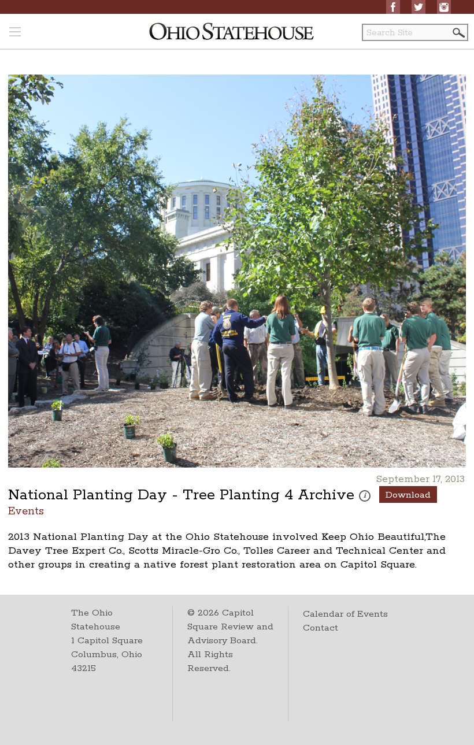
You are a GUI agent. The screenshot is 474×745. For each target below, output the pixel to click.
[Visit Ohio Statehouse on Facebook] (393, 7)
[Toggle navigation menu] (15, 33)
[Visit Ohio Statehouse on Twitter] (418, 7)
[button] (458, 32)
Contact (320, 628)
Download (408, 495)
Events (26, 510)
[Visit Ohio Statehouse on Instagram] (444, 7)
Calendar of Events (345, 614)
